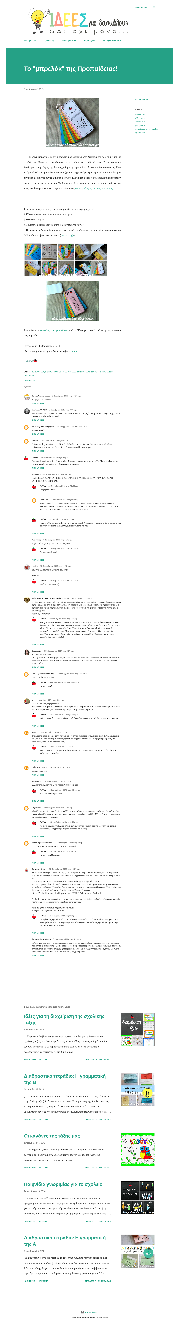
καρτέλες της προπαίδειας (54, 330)
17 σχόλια (43, 1281)
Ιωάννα (35, 440)
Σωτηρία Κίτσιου (39, 869)
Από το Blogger (91, 1312)
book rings (67, 235)
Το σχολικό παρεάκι (41, 396)
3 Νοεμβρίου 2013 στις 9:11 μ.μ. (63, 410)
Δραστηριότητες (69, 40)
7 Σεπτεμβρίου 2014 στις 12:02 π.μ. (71, 673)
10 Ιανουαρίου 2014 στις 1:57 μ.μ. (78, 598)
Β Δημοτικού (140, 114)
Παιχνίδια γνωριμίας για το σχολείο (63, 1184)
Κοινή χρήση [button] (141, 99)
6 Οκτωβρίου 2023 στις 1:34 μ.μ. (62, 915)
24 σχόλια (43, 1119)
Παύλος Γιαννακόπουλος (43, 673)
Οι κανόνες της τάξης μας (52, 1136)
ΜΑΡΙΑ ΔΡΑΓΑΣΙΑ (39, 410)
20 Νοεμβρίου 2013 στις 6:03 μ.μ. (57, 474)
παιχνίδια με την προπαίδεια (146, 129)
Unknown (44, 499)
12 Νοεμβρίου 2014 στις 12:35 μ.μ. (63, 714)
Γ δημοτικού (140, 118)
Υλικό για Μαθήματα (112, 40)
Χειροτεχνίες (89, 40)
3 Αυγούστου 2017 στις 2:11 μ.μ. (57, 781)
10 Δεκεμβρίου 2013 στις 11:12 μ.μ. (55, 566)
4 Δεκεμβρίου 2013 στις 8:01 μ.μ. (57, 540)
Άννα (34, 732)
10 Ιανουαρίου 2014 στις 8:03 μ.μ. (63, 618)
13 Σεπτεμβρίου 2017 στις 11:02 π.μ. (64, 790)
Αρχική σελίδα (29, 40)
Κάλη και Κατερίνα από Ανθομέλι (46, 598)
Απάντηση (38, 403)
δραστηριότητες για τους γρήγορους (94, 188)
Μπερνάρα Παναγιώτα (42, 842)
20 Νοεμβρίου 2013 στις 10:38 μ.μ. (63, 486)
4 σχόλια (43, 1221)
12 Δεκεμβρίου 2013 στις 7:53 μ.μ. (63, 548)
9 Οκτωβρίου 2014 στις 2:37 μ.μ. (62, 519)
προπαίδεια (140, 132)
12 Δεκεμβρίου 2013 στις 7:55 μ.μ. (63, 580)
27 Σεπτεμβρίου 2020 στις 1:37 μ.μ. (69, 842)
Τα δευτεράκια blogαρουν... (44, 426)
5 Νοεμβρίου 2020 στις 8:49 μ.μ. (62, 851)
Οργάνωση (49, 40)
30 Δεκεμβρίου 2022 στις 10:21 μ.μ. (64, 869)
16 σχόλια (43, 1059)
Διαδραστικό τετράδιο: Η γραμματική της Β (65, 1079)
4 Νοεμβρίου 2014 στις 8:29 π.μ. (50, 700)
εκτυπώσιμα (140, 121)
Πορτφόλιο (37, 807)
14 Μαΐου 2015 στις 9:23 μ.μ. (60, 746)
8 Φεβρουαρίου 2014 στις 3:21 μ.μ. (59, 651)
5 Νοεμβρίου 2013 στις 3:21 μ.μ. (54, 440)
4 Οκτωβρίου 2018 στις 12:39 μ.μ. (58, 807)
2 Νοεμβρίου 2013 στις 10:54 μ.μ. (66, 396)
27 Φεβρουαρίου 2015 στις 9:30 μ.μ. (54, 732)
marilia (35, 566)
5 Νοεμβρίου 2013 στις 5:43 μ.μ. (55, 457)
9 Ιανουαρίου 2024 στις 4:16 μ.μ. (67, 939)
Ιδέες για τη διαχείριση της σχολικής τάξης (64, 1019)
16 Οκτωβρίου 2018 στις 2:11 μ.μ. (63, 822)
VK (33, 700)
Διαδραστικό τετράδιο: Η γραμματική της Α (65, 1240)
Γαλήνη (35, 457)
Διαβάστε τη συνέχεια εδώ (98, 1059)
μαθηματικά (140, 125)
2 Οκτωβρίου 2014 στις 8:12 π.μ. (64, 499)
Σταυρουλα (37, 651)
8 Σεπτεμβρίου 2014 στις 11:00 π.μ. (63, 682)
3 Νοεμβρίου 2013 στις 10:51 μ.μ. (72, 426)
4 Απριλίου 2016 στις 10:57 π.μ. (56, 767)
